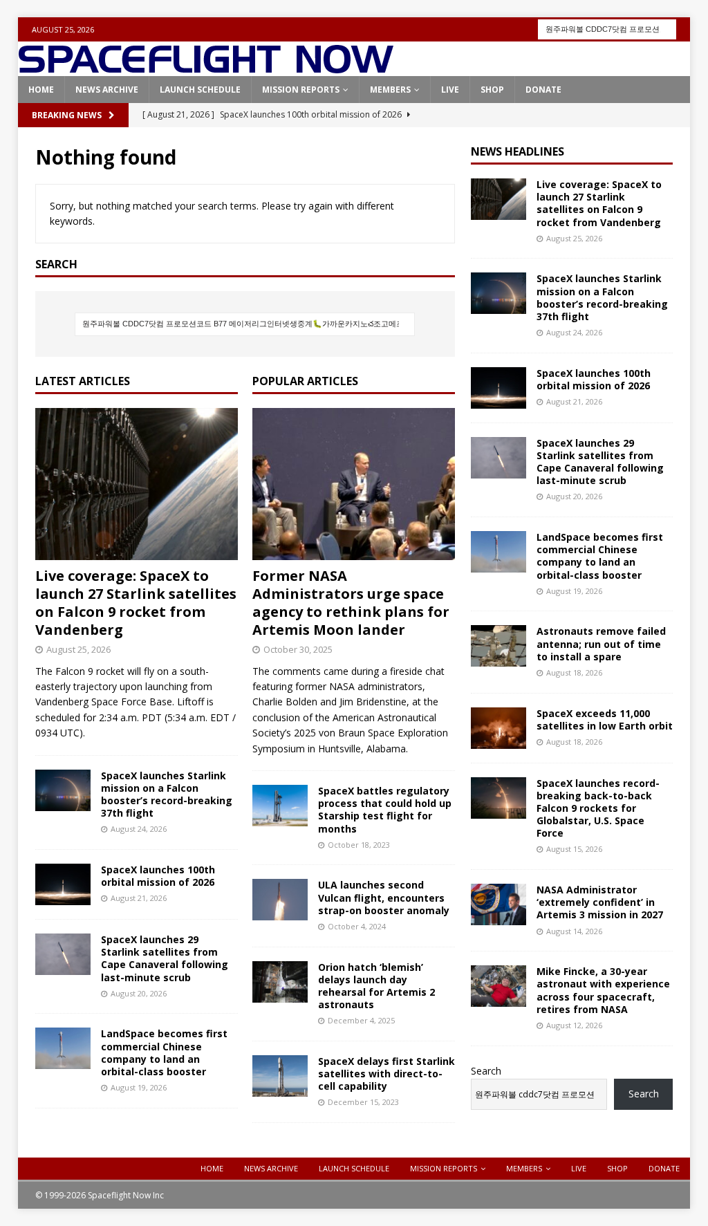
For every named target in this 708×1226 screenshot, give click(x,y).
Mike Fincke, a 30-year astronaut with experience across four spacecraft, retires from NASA (603, 990)
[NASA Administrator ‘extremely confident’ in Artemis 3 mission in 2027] (498, 904)
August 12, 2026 (574, 1025)
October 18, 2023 (359, 844)
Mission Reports (300, 89)
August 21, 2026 (139, 898)
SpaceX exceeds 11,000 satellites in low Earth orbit (605, 719)
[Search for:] (607, 28)
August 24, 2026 (139, 829)
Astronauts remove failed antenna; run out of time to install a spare (601, 643)
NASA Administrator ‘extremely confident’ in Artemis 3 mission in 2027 (600, 902)
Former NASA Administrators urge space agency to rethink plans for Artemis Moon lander (350, 602)
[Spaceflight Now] (205, 68)
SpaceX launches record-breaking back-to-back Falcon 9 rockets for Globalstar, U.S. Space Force (598, 808)
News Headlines (517, 151)
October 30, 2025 (298, 649)
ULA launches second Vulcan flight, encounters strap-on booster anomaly (383, 897)
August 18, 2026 (574, 672)
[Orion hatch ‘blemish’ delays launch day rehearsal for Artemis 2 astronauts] (280, 982)
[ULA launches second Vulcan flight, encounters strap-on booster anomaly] (280, 899)
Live (450, 89)
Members (390, 89)
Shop (492, 89)
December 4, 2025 (361, 1020)
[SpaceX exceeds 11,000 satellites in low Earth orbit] (498, 728)
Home (41, 89)
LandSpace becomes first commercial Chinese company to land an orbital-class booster (164, 1052)
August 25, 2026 (78, 649)
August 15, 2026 (574, 849)
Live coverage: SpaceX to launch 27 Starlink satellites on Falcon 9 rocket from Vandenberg (135, 602)
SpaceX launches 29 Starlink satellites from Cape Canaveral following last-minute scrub (164, 958)
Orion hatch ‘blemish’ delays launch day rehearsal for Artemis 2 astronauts (376, 986)
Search (486, 1070)
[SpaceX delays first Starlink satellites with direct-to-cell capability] (280, 1076)
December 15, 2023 (363, 1102)
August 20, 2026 (139, 993)
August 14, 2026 (574, 931)
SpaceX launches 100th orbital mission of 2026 (158, 876)
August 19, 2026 (139, 1087)
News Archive (106, 89)
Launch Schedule (200, 89)
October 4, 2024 (357, 926)
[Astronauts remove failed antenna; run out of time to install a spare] (498, 646)
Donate (543, 89)
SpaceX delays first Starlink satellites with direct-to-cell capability (386, 1074)
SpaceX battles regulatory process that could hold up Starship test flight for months (384, 809)
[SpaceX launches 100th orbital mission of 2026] (63, 884)
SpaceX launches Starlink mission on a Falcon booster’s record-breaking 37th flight (166, 794)
